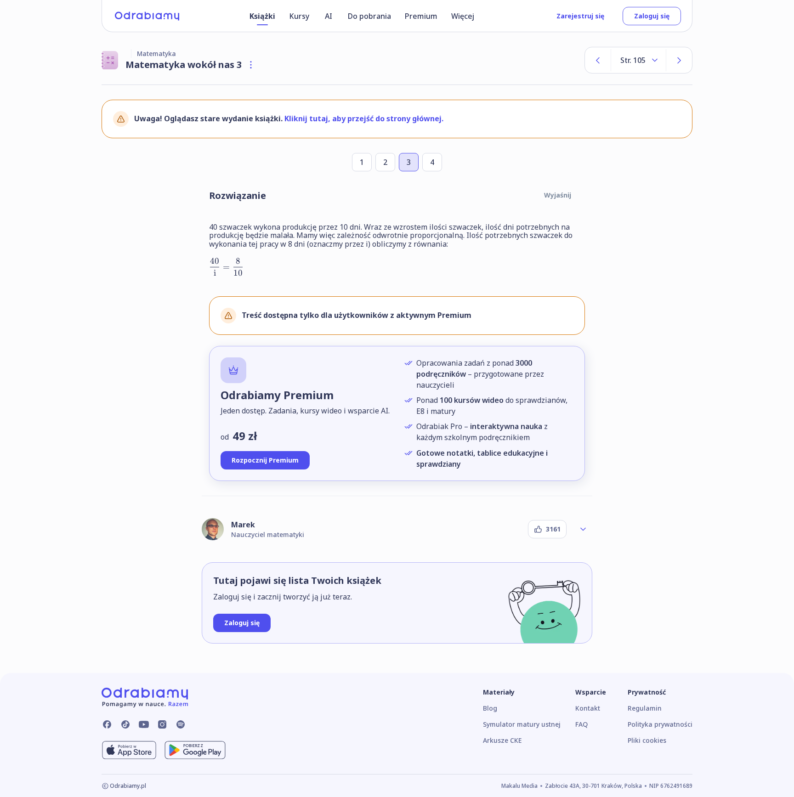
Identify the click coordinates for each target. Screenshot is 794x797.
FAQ (581, 724)
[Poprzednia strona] (598, 60)
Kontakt (587, 708)
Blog (490, 708)
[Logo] (147, 16)
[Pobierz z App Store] (129, 750)
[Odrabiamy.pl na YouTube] (143, 724)
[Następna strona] (679, 60)
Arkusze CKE (502, 740)
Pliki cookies (647, 740)
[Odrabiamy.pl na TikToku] (125, 724)
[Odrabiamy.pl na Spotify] (180, 724)
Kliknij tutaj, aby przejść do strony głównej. (363, 118)
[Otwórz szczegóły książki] (250, 64)
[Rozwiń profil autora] (583, 529)
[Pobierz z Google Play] (195, 750)
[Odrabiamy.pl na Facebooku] (107, 724)
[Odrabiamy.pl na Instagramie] (162, 724)
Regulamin (645, 708)
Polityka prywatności (660, 724)
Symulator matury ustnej (522, 724)
